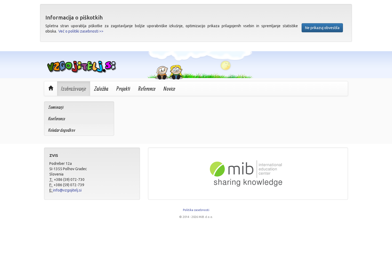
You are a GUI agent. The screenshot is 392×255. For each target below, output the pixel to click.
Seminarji (56, 107)
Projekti (123, 88)
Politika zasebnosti (196, 210)
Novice (169, 88)
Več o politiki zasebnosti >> (80, 31)
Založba (101, 88)
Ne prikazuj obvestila (322, 28)
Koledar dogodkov (61, 130)
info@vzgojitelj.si (67, 190)
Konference (56, 118)
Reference (146, 88)
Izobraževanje (73, 88)
